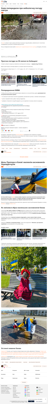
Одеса (25, 378)
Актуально (15, 370)
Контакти (14, 390)
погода (3, 148)
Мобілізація (37, 374)
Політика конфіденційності (6, 388)
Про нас (14, 387)
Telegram (28, 389)
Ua (43, 1)
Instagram (28, 392)
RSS (38, 394)
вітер (39, 148)
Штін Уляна (6, 365)
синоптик (31, 148)
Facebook (3, 203)
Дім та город (26, 370)
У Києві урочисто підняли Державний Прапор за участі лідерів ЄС (24, 85)
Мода (2, 378)
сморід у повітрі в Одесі (23, 143)
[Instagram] (4, 367)
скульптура (25, 362)
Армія (10, 3)
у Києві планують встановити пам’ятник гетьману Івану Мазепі (29, 356)
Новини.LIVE (12, 203)
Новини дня (15, 378)
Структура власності (16, 392)
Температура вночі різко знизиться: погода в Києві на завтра (8, 85)
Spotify (39, 390)
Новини (7, 3)
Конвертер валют (16, 397)
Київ (7, 148)
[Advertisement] (18, 52)
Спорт (18, 3)
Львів (25, 374)
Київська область (24, 148)
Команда (14, 394)
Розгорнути (24, 382)
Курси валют (15, 395)
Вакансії (14, 388)
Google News (40, 389)
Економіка (14, 3)
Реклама (14, 391)
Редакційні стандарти (5, 391)
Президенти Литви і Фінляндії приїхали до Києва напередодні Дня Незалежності (39, 85)
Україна (3, 3)
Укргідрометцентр (17, 148)
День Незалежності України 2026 (34, 362)
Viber (27, 390)
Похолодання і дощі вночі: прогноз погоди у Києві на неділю (39, 238)
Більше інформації (39, 401)
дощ (35, 148)
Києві (3, 43)
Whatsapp (28, 395)
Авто (2, 370)
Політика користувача (5, 387)
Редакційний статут (4, 390)
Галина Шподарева (7, 152)
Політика (37, 378)
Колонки (21, 3)
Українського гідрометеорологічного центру (26, 46)
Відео (26, 3)
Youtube (27, 387)
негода (11, 148)
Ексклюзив (3, 374)
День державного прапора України (15, 362)
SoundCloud (40, 392)
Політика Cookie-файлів (5, 392)
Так (31, 401)
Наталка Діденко (19, 134)
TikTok (39, 387)
